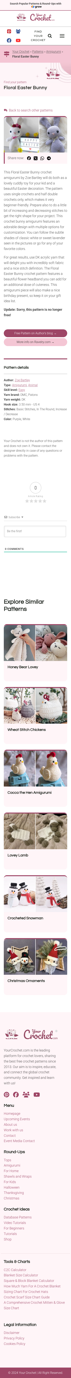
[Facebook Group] (18, 31)
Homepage (12, 1114)
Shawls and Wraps (18, 1176)
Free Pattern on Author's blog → (35, 333)
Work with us (13, 1130)
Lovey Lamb (18, 855)
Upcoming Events (17, 1119)
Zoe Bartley (22, 380)
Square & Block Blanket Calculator (29, 1281)
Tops (7, 1160)
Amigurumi (53, 51)
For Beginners (14, 1228)
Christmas (11, 1198)
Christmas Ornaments (26, 981)
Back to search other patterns (30, 110)
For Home (11, 1171)
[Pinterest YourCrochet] (6, 1094)
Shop (8, 1239)
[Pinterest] (9, 31)
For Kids (10, 1182)
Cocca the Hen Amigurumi (29, 793)
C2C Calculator (15, 1270)
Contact (10, 1136)
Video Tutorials (15, 1223)
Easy (22, 390)
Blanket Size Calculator (21, 1275)
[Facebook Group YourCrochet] (26, 1094)
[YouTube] (18, 40)
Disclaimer (12, 1333)
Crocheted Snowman (25, 918)
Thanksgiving (14, 1193)
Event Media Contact (19, 1141)
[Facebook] (9, 40)
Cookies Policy (14, 1344)
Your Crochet (20, 51)
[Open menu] (62, 36)
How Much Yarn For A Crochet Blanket (32, 1286)
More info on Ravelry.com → (35, 342)
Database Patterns (18, 1217)
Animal (33, 385)
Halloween (12, 1187)
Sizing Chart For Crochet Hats (26, 1292)
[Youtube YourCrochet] (37, 1094)
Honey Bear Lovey (23, 667)
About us (10, 1125)
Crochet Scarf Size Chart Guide (27, 1297)
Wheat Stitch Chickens (27, 730)
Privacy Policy (14, 1338)
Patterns (37, 51)
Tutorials (10, 1234)
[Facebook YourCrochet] (16, 1094)
